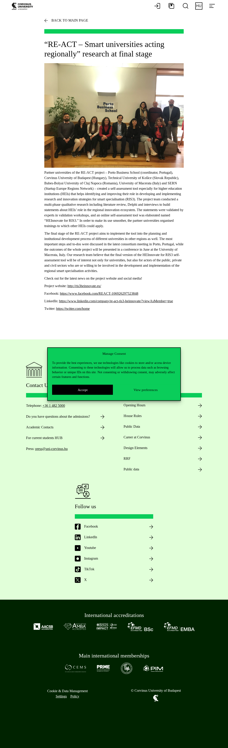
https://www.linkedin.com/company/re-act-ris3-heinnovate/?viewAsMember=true (116, 301)
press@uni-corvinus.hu (51, 449)
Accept (83, 389)
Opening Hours (134, 405)
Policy (74, 696)
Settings (61, 696)
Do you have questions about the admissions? (58, 416)
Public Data (132, 426)
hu (199, 6)
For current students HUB (44, 438)
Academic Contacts (39, 427)
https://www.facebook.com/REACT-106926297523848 (99, 293)
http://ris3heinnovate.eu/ (84, 286)
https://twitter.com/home (73, 308)
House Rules (133, 416)
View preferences (146, 389)
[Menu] (212, 6)
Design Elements (135, 448)
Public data (131, 469)
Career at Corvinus (137, 437)
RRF (127, 458)
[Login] (157, 6)
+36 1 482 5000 (54, 405)
